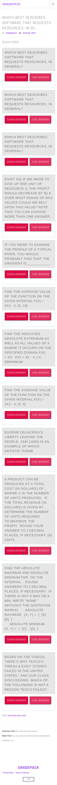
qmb (24, 715)
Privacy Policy (8, 773)
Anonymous (11, 33)
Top (28, 779)
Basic (19, 715)
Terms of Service (22, 773)
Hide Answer (40, 77)
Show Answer (16, 77)
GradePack (11, 4)
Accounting (12, 715)
